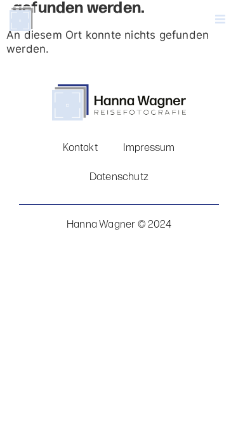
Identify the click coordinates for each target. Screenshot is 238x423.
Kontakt (80, 147)
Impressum (149, 147)
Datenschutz (119, 177)
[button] (185, 19)
